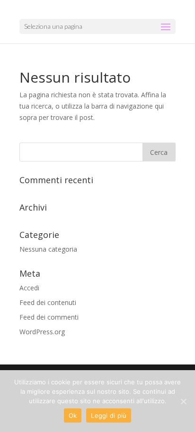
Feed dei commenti (49, 317)
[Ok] (183, 401)
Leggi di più (108, 415)
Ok (73, 415)
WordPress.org (42, 331)
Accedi (29, 287)
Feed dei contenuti (47, 302)
